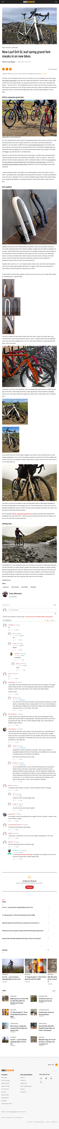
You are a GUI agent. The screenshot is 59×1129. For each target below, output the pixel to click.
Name (11, 566)
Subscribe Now (29, 574)
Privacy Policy (13, 578)
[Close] (50, 548)
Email (11, 559)
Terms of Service (21, 578)
